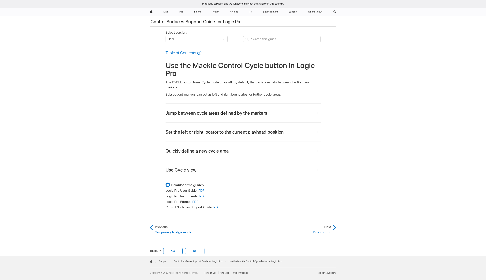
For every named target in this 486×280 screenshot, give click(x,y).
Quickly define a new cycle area (197, 151)
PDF (201, 190)
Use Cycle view (181, 170)
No (194, 251)
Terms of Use (209, 272)
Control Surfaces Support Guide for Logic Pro (196, 21)
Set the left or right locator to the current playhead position (225, 132)
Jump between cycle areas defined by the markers (216, 113)
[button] (335, 12)
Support (163, 261)
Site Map (224, 272)
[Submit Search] (247, 39)
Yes (173, 251)
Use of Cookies (240, 272)
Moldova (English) (327, 272)
